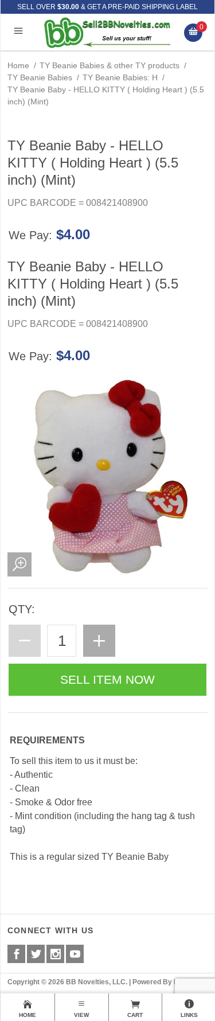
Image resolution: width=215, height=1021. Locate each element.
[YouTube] (75, 954)
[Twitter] (36, 954)
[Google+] (55, 954)
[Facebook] (16, 954)
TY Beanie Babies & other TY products (109, 65)
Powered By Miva (160, 982)
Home (18, 65)
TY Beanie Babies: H (120, 77)
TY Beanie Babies (39, 77)
